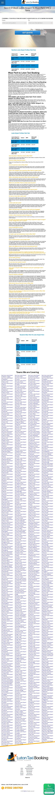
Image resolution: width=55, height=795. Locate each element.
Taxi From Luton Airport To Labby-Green (20, 727)
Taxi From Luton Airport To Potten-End (34, 643)
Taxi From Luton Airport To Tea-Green (47, 488)
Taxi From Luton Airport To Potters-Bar (34, 645)
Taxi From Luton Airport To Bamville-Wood (7, 450)
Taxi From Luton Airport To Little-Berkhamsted (34, 400)
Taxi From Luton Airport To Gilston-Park (20, 498)
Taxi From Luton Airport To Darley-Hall (20, 402)
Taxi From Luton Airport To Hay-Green (20, 604)
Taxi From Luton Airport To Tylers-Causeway (47, 581)
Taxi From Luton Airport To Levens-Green (34, 384)
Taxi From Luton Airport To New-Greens (34, 512)
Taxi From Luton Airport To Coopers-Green (7, 733)
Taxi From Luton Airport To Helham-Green (20, 612)
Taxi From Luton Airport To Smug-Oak (47, 410)
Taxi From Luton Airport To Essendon (20, 453)
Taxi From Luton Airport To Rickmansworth (34, 696)
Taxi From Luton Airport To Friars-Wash (20, 477)
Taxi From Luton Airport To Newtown (34, 533)
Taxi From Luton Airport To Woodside (47, 723)
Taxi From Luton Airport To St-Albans (47, 440)
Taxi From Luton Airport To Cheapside (7, 651)
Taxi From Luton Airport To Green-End (20, 533)
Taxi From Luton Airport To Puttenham (34, 667)
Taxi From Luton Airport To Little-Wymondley (34, 418)
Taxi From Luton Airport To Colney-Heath (7, 725)
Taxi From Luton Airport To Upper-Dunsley (47, 587)
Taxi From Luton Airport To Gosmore (20, 509)
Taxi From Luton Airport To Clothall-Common (7, 699)
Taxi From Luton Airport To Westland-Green (47, 672)
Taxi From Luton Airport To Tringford (47, 571)
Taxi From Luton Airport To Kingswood (20, 716)
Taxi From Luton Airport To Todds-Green (47, 549)
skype (35, 782)
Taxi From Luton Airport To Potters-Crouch (34, 648)
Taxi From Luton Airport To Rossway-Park (34, 715)
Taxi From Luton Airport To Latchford (20, 737)
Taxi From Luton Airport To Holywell (20, 665)
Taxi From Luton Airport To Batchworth (7, 472)
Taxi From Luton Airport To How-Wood (20, 673)
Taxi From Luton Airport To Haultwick (20, 601)
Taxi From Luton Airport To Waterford (47, 635)
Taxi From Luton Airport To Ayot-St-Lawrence (7, 432)
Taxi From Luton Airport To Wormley (47, 733)
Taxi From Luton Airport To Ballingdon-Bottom (7, 448)
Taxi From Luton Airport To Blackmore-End (7, 523)
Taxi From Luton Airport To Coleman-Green (7, 720)
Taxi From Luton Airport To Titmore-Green (47, 547)
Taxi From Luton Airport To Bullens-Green (7, 595)
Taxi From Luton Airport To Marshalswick (34, 458)
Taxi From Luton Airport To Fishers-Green (20, 464)
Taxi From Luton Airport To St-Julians (47, 448)
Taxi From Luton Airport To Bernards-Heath (7, 509)
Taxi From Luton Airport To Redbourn (34, 680)
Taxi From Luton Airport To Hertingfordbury (20, 625)
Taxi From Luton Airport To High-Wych (20, 639)
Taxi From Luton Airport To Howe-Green (20, 676)
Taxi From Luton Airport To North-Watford (34, 547)
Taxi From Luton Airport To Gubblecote (20, 544)
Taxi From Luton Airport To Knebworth (20, 724)
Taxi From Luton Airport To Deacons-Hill (20, 416)
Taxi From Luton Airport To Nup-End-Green (34, 560)
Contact (21, 774)
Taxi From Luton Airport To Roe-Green (34, 707)
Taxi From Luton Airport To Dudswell (20, 429)
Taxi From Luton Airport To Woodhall (47, 720)
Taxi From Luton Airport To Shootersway (47, 397)
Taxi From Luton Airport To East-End (20, 434)
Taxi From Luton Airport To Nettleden (34, 509)
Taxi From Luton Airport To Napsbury (34, 496)
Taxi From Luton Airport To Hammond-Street (20, 568)
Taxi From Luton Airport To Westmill (47, 675)
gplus (29, 782)
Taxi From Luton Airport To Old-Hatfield (34, 576)
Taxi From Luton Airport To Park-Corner (34, 597)
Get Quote (27, 33)
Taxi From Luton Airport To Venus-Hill (47, 592)
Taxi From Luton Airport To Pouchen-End (34, 653)
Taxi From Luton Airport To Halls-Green (20, 563)
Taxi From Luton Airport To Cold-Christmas (7, 715)
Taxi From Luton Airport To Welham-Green (47, 645)
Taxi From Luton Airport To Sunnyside (47, 480)
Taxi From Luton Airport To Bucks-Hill (7, 589)
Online (22, 771)
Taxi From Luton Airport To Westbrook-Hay (47, 669)
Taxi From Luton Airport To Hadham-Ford (20, 552)
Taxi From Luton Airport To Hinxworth (20, 644)
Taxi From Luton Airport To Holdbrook (20, 660)
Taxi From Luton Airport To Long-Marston (34, 424)
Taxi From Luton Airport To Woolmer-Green (47, 728)
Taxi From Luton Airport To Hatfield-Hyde (20, 596)
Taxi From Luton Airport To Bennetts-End (7, 501)
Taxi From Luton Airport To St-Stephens (47, 456)
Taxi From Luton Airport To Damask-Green (20, 392)
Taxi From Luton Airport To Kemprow (20, 703)
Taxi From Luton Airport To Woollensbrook (47, 725)
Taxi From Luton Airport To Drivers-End (20, 426)
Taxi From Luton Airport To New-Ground (34, 515)
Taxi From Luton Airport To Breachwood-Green (7, 552)
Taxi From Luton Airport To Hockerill (20, 652)
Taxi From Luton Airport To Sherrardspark (47, 394)
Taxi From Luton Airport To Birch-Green (7, 512)
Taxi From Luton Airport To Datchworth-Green (20, 408)
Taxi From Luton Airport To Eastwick (20, 442)
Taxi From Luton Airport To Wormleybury (47, 736)
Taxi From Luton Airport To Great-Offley (20, 528)
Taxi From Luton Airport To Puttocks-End (34, 669)
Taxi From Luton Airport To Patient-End (34, 605)
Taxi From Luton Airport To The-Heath (47, 512)
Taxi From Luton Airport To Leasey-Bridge (20, 743)
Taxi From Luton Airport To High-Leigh (20, 636)
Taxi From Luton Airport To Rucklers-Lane (34, 723)
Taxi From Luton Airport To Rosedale (34, 712)
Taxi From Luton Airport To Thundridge (47, 544)
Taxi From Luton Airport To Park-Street (34, 600)
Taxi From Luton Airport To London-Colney (34, 421)
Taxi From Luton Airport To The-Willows (47, 525)
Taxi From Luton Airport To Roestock (34, 709)
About (22, 769)
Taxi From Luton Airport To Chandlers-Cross (7, 637)
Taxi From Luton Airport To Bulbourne (7, 592)
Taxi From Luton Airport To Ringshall (34, 701)
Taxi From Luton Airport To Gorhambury (20, 507)
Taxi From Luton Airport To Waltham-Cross (47, 611)
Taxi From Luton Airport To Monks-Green (34, 480)
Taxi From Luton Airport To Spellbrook (47, 434)
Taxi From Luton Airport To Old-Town (34, 581)
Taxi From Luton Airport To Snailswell (47, 413)
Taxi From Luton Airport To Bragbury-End (7, 541)
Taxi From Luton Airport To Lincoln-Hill (34, 394)
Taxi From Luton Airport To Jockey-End (20, 697)
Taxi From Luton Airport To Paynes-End (34, 611)
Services (21, 773)
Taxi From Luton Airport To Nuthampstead (34, 563)
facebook (18, 782)
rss (33, 782)
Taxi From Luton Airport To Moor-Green (34, 482)
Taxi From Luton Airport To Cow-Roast (7, 744)
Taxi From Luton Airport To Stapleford (47, 472)
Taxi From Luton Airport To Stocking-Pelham (47, 477)
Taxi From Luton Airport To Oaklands (34, 568)
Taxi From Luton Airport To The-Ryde (47, 520)
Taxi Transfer (29, 773)
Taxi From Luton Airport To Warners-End (47, 621)
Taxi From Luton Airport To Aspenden (7, 418)
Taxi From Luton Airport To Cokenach (7, 712)
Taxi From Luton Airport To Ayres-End (7, 437)
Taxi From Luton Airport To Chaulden (7, 648)
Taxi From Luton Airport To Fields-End (20, 461)
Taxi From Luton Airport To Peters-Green (34, 619)
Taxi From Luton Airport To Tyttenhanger (47, 584)
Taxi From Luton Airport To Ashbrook (7, 410)
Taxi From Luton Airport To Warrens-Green (47, 624)
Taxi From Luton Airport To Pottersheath (34, 651)
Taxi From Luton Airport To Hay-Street (20, 607)
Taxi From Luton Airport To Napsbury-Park (34, 493)
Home (22, 768)
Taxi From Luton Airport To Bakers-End (7, 442)
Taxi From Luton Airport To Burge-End (7, 605)
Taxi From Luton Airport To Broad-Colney (7, 563)
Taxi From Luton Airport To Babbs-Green (7, 440)
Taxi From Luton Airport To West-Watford (47, 667)
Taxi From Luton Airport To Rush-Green (34, 725)
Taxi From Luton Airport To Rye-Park (34, 733)
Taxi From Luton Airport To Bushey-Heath (7, 619)
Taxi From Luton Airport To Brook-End (7, 579)
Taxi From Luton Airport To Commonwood (7, 731)
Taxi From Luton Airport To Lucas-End (34, 437)
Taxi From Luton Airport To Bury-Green (7, 616)
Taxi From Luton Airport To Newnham (34, 528)
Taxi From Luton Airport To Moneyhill (34, 477)
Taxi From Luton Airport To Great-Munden (20, 525)
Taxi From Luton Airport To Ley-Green (34, 389)
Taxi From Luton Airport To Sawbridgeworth (47, 376)
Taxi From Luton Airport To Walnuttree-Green (47, 605)
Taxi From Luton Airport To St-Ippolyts (47, 445)
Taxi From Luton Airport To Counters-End (7, 741)
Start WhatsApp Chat (49, 792)
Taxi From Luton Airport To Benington (7, 498)
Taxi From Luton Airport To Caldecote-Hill (7, 629)
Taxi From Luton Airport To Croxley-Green (20, 381)
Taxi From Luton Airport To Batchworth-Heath (7, 469)
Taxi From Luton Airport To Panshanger (34, 592)
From (3, 20)
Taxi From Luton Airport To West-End (47, 659)
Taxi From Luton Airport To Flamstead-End (20, 466)
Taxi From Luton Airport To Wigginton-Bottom (47, 696)
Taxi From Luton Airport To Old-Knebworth (34, 579)
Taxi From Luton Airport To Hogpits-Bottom (20, 657)
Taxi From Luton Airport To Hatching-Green (20, 589)
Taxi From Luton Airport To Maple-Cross (34, 448)
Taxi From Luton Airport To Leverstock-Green (34, 386)
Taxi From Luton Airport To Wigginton (47, 699)
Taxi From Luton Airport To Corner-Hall (7, 736)
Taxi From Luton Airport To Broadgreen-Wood (7, 565)
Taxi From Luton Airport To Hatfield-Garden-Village (20, 593)
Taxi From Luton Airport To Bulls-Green (7, 597)
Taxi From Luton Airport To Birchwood (7, 515)
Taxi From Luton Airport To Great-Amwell (20, 517)
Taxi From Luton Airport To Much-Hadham (34, 488)
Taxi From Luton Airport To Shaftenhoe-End (47, 381)
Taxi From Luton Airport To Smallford (47, 405)
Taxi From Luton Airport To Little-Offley (34, 413)
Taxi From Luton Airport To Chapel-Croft (7, 640)
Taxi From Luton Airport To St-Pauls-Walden (47, 453)
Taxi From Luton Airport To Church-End (7, 688)
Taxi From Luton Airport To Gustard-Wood (20, 547)
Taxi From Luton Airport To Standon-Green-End (47, 464)
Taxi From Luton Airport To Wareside (47, 619)
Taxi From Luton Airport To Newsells (34, 531)
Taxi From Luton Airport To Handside (20, 571)
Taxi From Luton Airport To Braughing (7, 549)
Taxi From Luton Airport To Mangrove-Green (34, 445)
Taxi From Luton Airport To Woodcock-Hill (47, 717)
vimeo (37, 782)
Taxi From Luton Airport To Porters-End (34, 640)
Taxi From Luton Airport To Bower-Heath (7, 533)
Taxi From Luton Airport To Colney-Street (7, 728)
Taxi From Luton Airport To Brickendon (7, 557)
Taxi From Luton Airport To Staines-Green (47, 458)
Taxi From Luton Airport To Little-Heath (34, 408)
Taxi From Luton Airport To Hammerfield (20, 565)
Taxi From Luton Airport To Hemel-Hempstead (20, 615)
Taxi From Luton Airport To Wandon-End (47, 613)
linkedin (31, 782)
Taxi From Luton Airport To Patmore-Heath (34, 608)
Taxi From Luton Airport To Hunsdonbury (20, 687)
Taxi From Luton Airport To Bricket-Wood (7, 560)
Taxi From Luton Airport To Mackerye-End (34, 442)
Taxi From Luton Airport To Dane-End (20, 397)
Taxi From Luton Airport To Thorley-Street (47, 533)
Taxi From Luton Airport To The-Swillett (47, 523)
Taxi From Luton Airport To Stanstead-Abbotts (47, 469)
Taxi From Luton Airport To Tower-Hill (47, 557)
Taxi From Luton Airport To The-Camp (47, 501)
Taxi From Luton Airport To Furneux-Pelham (20, 488)
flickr (25, 782)
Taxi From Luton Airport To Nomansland (34, 539)
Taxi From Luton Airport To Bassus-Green (7, 466)
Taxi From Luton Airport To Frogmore (20, 485)
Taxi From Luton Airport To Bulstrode (7, 600)
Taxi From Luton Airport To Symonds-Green (47, 485)
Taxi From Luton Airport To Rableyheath (34, 672)
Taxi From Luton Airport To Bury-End (7, 613)
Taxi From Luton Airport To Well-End (47, 648)
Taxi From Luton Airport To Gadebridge (20, 490)
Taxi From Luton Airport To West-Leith (47, 664)
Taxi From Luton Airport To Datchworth (20, 410)
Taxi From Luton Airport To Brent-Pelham (7, 555)
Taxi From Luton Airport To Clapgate (7, 693)
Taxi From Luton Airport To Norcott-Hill (34, 541)
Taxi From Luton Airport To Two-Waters (47, 579)
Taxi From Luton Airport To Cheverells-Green (7, 664)
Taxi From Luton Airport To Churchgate (7, 691)
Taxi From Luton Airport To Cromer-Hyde (20, 376)
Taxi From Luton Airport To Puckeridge (34, 661)
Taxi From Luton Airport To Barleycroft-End (7, 458)
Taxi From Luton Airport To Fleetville (20, 474)
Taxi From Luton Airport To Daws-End (20, 413)
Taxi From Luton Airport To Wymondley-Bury (47, 741)
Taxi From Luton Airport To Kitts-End (20, 721)
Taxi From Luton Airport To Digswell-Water (20, 421)
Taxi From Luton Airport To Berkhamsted (7, 507)
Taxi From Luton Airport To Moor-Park (34, 485)
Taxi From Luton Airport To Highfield (20, 641)
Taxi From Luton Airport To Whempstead (47, 685)
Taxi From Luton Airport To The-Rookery (47, 517)
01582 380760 (14, 788)
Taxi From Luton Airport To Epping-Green (20, 450)
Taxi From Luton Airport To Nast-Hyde (34, 501)
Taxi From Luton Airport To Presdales (34, 656)
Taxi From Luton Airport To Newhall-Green (34, 525)
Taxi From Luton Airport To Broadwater (7, 571)
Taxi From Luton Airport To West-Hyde (47, 661)
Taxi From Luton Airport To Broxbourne (7, 584)
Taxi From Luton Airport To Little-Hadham (34, 405)
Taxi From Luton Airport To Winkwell (47, 712)
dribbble (27, 782)
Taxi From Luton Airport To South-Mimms (47, 426)
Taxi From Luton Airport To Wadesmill (47, 595)
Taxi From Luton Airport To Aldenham (7, 389)
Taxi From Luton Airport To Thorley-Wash (47, 536)
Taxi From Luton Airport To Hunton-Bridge (20, 689)
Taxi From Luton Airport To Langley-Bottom (20, 729)
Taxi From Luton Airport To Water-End (47, 629)
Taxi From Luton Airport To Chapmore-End (7, 643)
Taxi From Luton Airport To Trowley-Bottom (47, 573)
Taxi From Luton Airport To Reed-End (34, 691)
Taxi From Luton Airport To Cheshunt (7, 661)
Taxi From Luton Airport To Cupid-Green (20, 389)
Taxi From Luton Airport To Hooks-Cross (20, 671)
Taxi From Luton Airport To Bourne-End (7, 528)
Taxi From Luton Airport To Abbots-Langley (7, 376)
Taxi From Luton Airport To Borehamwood (7, 525)
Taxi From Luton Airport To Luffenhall (34, 440)
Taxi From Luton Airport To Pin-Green (34, 627)
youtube (24, 782)
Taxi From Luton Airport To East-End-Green (20, 432)
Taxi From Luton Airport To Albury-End (7, 381)
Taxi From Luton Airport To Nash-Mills (34, 498)
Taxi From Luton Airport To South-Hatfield (47, 424)
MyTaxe (25, 791)
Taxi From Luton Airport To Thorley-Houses (47, 531)
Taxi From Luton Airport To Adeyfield (7, 378)
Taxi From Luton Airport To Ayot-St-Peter (7, 434)
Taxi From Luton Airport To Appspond (7, 402)
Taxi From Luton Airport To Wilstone (47, 709)
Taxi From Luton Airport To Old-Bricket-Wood (34, 571)
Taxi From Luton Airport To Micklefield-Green (34, 469)
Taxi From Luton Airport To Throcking (47, 541)
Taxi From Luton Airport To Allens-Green (7, 392)
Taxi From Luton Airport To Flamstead (20, 469)
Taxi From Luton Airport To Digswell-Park (20, 418)
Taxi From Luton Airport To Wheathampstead (47, 683)
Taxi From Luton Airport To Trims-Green (47, 563)
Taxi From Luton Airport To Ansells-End (7, 397)
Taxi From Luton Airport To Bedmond (7, 482)
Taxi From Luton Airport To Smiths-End (47, 408)
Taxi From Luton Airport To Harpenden (20, 581)
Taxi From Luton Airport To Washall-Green (47, 627)
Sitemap (29, 765)
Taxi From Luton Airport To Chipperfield (7, 672)
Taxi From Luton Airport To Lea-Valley (20, 740)
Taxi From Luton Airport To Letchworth (34, 378)
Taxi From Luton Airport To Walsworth (47, 608)
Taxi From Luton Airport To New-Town (34, 520)
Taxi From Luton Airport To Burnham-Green (7, 608)
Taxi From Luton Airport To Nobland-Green (34, 536)
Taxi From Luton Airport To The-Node (47, 515)
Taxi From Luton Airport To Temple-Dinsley (47, 490)
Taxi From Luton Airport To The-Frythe (47, 509)
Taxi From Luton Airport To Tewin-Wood (47, 496)
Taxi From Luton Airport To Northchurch (34, 555)
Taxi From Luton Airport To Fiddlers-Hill (20, 458)
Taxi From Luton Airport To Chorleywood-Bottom (7, 680)
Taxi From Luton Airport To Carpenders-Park (7, 635)
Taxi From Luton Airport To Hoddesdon (20, 655)
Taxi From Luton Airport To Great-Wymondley (20, 531)
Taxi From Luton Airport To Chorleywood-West (7, 683)
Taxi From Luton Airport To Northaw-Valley (34, 549)
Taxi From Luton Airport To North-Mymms (34, 544)
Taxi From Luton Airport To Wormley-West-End (47, 731)
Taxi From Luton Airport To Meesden (34, 464)
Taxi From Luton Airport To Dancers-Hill (20, 394)
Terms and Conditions (29, 768)
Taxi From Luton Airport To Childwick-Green (7, 669)
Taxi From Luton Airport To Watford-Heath (47, 637)
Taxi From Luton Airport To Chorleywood (7, 685)
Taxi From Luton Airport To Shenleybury (47, 389)
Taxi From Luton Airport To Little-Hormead (34, 410)
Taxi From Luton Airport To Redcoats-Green (34, 685)
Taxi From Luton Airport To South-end (47, 421)
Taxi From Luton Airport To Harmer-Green (20, 576)
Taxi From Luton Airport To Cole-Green (7, 717)
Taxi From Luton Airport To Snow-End (47, 416)
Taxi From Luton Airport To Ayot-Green (7, 429)
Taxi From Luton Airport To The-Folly (47, 507)
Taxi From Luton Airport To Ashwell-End (7, 413)
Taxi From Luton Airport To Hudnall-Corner (20, 679)
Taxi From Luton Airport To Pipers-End (34, 632)
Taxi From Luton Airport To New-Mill (34, 517)
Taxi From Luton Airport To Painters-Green (34, 589)
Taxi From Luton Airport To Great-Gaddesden (20, 520)
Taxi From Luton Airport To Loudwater (34, 426)
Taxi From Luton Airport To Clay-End (7, 696)
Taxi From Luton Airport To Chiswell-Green (7, 677)
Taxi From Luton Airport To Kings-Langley (20, 711)
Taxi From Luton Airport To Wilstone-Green (47, 707)
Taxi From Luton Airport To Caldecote (7, 632)
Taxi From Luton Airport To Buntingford (7, 603)
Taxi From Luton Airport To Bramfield (7, 544)
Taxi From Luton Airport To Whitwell (47, 691)
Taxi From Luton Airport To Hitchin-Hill (20, 647)
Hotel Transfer (29, 771)
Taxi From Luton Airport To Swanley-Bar (47, 482)
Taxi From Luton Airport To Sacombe (34, 739)
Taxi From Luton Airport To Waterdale (47, 632)
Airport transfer (29, 769)
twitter (20, 782)
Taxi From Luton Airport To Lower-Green (34, 429)
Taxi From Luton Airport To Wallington (47, 603)
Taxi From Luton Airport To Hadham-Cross (20, 549)
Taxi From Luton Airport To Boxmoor (7, 536)
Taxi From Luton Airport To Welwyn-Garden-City (47, 653)
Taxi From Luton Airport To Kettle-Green (20, 705)
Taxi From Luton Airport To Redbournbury (34, 683)
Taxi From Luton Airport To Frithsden (20, 480)
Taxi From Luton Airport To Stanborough (47, 461)
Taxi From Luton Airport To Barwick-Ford (7, 461)
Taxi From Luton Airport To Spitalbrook (47, 437)
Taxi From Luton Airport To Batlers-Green (7, 477)
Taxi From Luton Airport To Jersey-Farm (20, 695)
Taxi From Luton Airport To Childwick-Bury (7, 667)
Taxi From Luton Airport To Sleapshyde (47, 400)
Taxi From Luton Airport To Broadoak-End (7, 568)
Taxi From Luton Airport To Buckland (7, 587)
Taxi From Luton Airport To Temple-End (47, 493)
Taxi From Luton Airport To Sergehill (47, 378)
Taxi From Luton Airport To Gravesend (20, 515)
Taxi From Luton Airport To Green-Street (20, 536)
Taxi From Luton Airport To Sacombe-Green (34, 736)
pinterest (22, 782)
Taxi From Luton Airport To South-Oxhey (47, 429)
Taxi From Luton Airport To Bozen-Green (7, 539)
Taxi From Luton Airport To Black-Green (7, 520)
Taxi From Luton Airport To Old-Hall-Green (34, 573)
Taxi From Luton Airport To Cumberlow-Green (20, 386)
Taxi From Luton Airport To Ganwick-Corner (20, 493)
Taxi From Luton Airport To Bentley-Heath (7, 504)
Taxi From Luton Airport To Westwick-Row (47, 680)
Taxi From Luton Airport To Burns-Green (7, 611)
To (29, 20)
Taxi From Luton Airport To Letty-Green (34, 381)
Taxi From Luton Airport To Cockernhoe (7, 704)
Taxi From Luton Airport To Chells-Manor (7, 653)
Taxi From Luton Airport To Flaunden (20, 472)
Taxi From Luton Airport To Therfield (47, 528)
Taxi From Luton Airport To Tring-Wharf (47, 565)
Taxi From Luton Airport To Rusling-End (34, 731)
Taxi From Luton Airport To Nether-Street (34, 507)
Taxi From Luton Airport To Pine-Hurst (34, 629)
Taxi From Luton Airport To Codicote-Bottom (7, 707)
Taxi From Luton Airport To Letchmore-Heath (34, 376)
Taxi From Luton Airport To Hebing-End (20, 609)
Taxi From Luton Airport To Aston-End (7, 421)
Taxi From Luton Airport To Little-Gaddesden (34, 402)
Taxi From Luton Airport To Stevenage (47, 474)
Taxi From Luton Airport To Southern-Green (47, 432)
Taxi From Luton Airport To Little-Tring (34, 416)
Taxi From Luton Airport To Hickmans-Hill (20, 631)
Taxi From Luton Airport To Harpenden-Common (20, 579)
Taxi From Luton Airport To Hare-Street (20, 573)
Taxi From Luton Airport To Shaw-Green (47, 384)
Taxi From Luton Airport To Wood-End (47, 715)
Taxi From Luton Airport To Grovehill (20, 541)
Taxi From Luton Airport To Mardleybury (34, 450)
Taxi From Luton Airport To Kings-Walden (20, 713)
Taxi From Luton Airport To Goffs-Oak (20, 504)
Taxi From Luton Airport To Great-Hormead (20, 523)
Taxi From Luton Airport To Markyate (34, 453)
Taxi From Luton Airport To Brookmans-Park (7, 581)
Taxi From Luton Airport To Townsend (47, 560)
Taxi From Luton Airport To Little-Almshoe (34, 397)
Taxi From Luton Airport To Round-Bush (34, 717)
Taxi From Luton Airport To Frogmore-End (20, 482)
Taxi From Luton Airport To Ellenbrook (20, 445)
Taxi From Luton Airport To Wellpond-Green (47, 651)
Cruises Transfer (29, 774)
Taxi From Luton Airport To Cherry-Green (7, 659)
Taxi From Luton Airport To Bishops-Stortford (7, 517)
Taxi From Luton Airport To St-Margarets (47, 450)
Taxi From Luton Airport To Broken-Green (7, 573)
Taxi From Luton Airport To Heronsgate (20, 617)
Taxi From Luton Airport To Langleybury (20, 735)
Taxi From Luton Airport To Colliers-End (7, 723)
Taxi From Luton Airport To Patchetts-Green (34, 603)
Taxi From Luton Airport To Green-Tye (20, 539)
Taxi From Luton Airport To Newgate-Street (34, 523)
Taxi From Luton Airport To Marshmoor (34, 461)
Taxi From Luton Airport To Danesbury (20, 400)
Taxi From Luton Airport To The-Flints (47, 504)
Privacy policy (29, 766)
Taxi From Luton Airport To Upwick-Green (47, 589)
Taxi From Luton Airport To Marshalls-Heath (34, 456)
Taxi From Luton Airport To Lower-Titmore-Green (34, 432)
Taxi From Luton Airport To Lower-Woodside (34, 434)
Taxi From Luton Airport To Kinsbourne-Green (20, 719)
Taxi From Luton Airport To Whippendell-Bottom (47, 688)
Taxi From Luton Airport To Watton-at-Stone (47, 643)
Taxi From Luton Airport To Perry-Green (34, 616)
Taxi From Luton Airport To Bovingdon (7, 531)
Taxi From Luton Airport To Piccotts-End (34, 621)
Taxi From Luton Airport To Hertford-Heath (20, 620)
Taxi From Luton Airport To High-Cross (20, 633)
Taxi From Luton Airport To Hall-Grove (20, 560)
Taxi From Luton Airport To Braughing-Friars (7, 547)
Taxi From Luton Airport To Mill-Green (34, 474)
